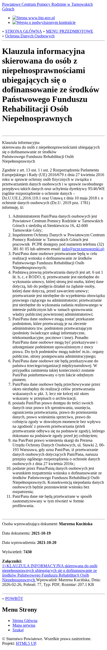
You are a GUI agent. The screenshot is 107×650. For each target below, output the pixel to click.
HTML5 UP (26, 643)
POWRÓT (14, 598)
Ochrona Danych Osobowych (30, 36)
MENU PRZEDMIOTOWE (69, 31)
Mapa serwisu (23, 625)
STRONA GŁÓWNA (23, 31)
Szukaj (18, 630)
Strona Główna (24, 620)
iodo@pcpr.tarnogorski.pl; (83, 249)
